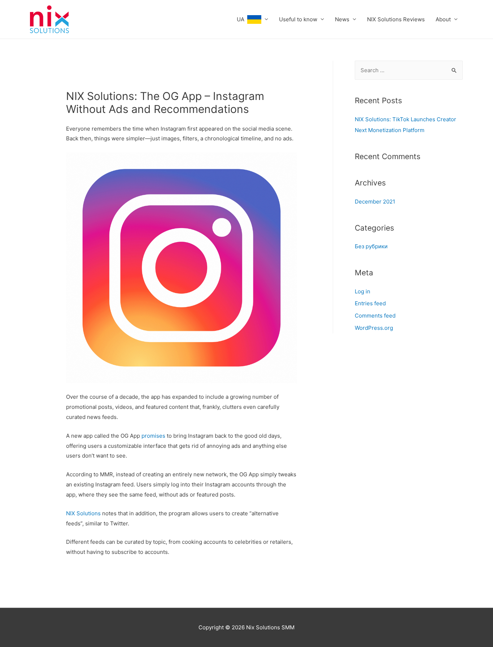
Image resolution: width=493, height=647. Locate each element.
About (443, 19)
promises (153, 435)
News (342, 19)
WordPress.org (374, 327)
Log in (362, 291)
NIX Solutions (83, 513)
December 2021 (375, 201)
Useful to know (298, 19)
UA (242, 19)
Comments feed (375, 315)
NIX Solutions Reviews (396, 19)
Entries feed (370, 303)
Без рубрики (371, 246)
